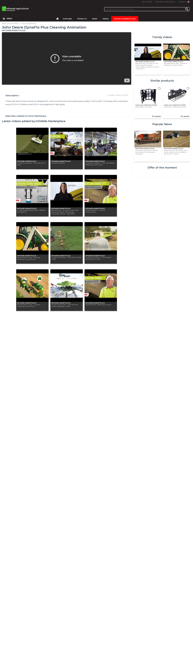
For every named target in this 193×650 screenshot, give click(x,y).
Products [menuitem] (82, 19)
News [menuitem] (94, 19)
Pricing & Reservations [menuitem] (125, 19)
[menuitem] (4, 18)
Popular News (162, 124)
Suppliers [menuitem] (67, 19)
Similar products (162, 80)
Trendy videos (162, 37)
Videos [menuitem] (106, 19)
